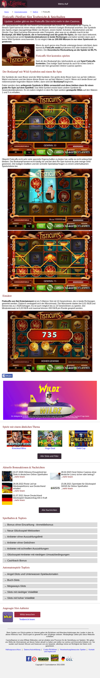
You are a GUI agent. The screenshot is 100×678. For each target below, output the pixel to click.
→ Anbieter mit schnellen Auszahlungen (26, 548)
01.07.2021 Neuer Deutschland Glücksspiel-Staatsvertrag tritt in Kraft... (30, 497)
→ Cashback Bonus (15, 560)
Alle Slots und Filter (49, 456)
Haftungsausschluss (13, 650)
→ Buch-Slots (12, 580)
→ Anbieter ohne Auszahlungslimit (23, 536)
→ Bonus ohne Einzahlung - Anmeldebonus (28, 524)
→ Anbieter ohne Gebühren (19, 542)
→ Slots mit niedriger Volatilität (21, 592)
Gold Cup (81, 448)
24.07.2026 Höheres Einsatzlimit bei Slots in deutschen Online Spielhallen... (30, 474)
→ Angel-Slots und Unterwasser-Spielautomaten (31, 574)
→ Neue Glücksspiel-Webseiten (22, 530)
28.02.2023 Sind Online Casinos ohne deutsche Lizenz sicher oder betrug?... (78, 474)
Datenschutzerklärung (32, 650)
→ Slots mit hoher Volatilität (19, 598)
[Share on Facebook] (7, 377)
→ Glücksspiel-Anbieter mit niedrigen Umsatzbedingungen (37, 554)
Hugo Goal (50, 448)
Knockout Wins (19, 448)
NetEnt (35, 12)
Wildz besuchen (27, 614)
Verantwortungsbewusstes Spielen (73, 650)
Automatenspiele (20, 12)
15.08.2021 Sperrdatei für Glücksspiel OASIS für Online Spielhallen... (78, 486)
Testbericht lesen (27, 619)
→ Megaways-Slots (15, 586)
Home (6, 12)
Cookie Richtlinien (50, 650)
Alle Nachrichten (49, 510)
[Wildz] (50, 419)
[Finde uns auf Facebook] (28, 661)
